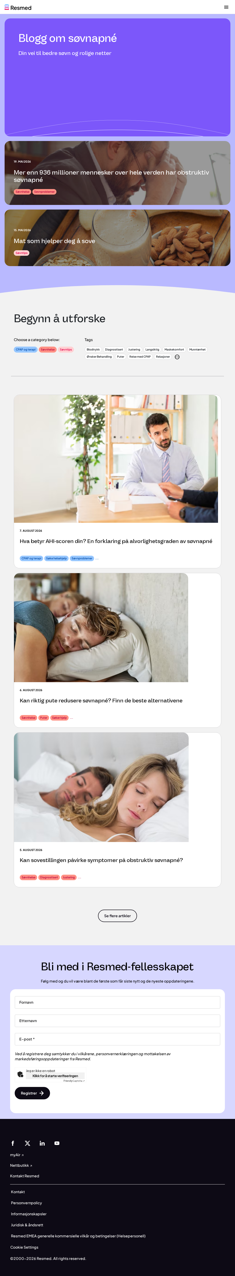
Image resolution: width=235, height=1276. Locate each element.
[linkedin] (42, 1143)
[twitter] (27, 1143)
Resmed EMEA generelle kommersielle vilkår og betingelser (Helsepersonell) (78, 1235)
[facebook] (13, 1143)
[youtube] (57, 1143)
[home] (18, 6)
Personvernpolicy (26, 1202)
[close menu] (226, 7)
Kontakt (18, 1191)
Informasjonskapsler (29, 1213)
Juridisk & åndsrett (27, 1224)
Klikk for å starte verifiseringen (55, 1076)
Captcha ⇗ (74, 1080)
